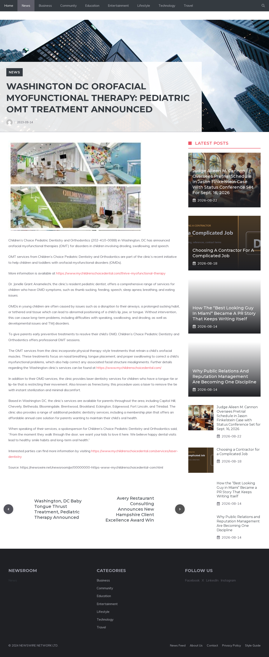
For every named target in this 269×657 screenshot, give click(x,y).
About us (196, 645)
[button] (263, 5)
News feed (178, 645)
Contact (212, 645)
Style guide (253, 645)
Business (45, 6)
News (26, 6)
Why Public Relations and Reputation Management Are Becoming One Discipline (224, 376)
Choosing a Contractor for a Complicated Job (238, 452)
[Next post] (180, 509)
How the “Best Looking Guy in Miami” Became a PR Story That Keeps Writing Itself (224, 313)
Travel (188, 6)
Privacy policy (231, 645)
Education (92, 6)
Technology (166, 6)
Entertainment (118, 6)
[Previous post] (8, 509)
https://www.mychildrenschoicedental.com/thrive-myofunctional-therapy (111, 273)
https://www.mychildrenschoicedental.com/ (128, 368)
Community (68, 6)
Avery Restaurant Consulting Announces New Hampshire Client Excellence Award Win (129, 509)
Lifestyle (143, 6)
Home (8, 6)
